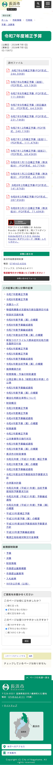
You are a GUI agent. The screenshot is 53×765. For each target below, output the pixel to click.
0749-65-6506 (18, 264)
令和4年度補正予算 (17, 413)
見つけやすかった (16, 625)
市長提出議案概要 (16, 568)
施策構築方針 (13, 369)
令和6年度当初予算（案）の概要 (24, 364)
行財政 (29, 20)
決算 (8, 558)
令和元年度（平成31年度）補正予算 (26, 459)
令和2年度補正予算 (17, 433)
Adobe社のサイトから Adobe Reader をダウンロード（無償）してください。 (27, 239)
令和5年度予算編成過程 (19, 388)
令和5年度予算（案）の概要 (22, 393)
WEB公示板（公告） (18, 584)
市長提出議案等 (15, 573)
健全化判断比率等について (21, 398)
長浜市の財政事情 (16, 454)
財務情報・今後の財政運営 (21, 374)
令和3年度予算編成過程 (19, 444)
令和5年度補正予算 (17, 354)
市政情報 (17, 20)
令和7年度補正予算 (17, 294)
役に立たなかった (16, 614)
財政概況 (11, 403)
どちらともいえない (17, 610)
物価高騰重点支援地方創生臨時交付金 (27, 309)
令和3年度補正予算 (17, 408)
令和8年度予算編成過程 (19, 325)
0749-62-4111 (16, 697)
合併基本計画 (13, 483)
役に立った (13, 606)
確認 (27, 641)
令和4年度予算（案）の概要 (22, 423)
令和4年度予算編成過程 (19, 418)
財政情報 (11, 563)
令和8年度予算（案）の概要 (22, 320)
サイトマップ (10, 706)
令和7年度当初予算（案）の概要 (24, 335)
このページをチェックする (15, 656)
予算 (8, 553)
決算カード (12, 304)
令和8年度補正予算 (17, 299)
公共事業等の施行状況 (18, 439)
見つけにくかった (16, 633)
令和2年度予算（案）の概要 (22, 464)
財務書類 (11, 428)
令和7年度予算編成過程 (19, 330)
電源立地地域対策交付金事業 (22, 537)
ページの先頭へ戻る (40, 678)
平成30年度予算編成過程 (20, 532)
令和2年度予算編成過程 (19, 469)
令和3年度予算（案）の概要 (22, 449)
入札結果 (11, 579)
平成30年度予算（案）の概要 (23, 518)
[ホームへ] (11, 6)
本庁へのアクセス (16, 747)
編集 (30, 656)
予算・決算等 (8, 25)
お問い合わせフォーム (26, 278)
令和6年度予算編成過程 (19, 359)
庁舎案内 (11, 753)
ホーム (4, 20)
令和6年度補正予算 (17, 349)
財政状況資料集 (15, 315)
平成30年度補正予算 (18, 513)
